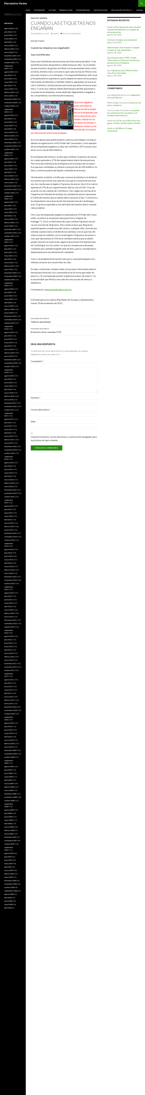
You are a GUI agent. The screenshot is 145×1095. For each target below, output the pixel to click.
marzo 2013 (8, 610)
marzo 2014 (8, 566)
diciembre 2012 (10, 620)
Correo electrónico (41, 409)
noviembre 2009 (10, 754)
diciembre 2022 (10, 186)
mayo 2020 (8, 299)
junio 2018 (8, 383)
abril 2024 (8, 129)
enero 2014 (8, 573)
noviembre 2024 (10, 102)
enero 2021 (8, 269)
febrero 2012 (9, 657)
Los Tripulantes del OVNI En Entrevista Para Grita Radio (122, 71)
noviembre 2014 (10, 537)
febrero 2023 (9, 179)
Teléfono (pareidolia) (41, 320)
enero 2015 (8, 530)
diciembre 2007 (10, 837)
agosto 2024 (9, 115)
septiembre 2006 (10, 891)
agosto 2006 (9, 894)
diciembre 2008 (10, 794)
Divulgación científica (121, 10)
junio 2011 (8, 686)
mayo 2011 (8, 690)
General (139, 10)
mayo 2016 (8, 473)
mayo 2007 (8, 863)
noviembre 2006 (10, 884)
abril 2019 (8, 346)
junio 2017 (8, 426)
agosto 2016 (9, 463)
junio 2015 (8, 513)
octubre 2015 (9, 497)
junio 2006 (8, 901)
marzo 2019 (8, 349)
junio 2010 (8, 730)
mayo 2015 (8, 516)
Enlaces (35, 18)
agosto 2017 (9, 419)
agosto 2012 (9, 636)
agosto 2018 (9, 376)
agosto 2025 (9, 72)
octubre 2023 (9, 149)
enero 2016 (8, 486)
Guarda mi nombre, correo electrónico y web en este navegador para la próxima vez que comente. (64, 438)
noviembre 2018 (10, 363)
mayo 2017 (8, 429)
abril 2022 (8, 216)
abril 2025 (8, 85)
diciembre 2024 (10, 99)
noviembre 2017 (10, 406)
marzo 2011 (8, 697)
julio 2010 (8, 726)
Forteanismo (39, 10)
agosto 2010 (9, 723)
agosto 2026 (9, 28)
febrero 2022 (9, 222)
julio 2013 (8, 596)
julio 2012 (8, 640)
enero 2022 (8, 226)
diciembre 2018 (10, 360)
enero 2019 (8, 356)
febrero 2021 (9, 266)
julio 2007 (8, 857)
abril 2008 (8, 823)
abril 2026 (8, 42)
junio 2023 (8, 165)
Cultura (52, 10)
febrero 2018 (9, 396)
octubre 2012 (9, 627)
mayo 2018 (8, 386)
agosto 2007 (9, 853)
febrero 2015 (9, 526)
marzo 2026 (8, 45)
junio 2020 (8, 296)
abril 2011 (8, 693)
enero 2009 (8, 790)
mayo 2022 (8, 212)
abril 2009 (8, 780)
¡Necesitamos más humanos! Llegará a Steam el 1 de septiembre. (123, 48)
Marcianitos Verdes (15, 3)
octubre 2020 (9, 280)
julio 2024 (8, 119)
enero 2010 (8, 747)
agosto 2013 (9, 593)
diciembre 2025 (10, 56)
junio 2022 (8, 209)
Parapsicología (65, 10)
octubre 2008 (9, 800)
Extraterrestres (83, 10)
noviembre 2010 (10, 710)
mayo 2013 (8, 603)
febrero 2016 (9, 483)
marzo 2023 (8, 176)
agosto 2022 (9, 202)
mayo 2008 (8, 820)
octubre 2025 (9, 62)
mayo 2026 (8, 39)
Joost (109, 128)
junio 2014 (8, 556)
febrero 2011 (9, 700)
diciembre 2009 (10, 750)
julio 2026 (8, 32)
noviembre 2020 (10, 276)
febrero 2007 (9, 874)
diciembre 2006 (10, 880)
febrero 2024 (9, 136)
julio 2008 (8, 813)
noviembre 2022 (10, 189)
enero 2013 (8, 617)
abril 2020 (8, 302)
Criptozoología (100, 10)
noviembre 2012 (10, 623)
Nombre (35, 397)
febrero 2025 (9, 92)
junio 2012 (8, 643)
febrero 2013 (9, 613)
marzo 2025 (8, 89)
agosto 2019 (9, 332)
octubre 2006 (9, 887)
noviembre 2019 (10, 320)
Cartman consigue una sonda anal (122, 40)
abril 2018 (8, 389)
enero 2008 (8, 834)
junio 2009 (8, 773)
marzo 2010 (8, 740)
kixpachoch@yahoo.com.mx (58, 289)
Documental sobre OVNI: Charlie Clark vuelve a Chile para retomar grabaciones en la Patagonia (123, 60)
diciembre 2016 (10, 446)
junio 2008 (8, 817)
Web (33, 421)
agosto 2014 (9, 549)
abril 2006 (8, 908)
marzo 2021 (8, 262)
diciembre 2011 (10, 663)
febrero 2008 (9, 830)
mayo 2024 (8, 125)
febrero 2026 (9, 49)
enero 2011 (8, 703)
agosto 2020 (9, 289)
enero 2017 (8, 443)
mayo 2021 (8, 256)
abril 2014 (8, 563)
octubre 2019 (9, 323)
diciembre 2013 (10, 577)
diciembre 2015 (10, 490)
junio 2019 (8, 339)
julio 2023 (8, 162)
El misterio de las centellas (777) (46, 330)
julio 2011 (8, 683)
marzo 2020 (8, 306)
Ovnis (27, 10)
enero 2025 (8, 96)
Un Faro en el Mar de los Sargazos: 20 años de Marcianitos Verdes (124, 121)
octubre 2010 (9, 714)
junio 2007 (8, 860)
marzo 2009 (8, 783)
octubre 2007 (9, 844)
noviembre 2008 (10, 797)
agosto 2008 (9, 810)
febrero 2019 (9, 353)
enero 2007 (8, 877)
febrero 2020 (9, 309)
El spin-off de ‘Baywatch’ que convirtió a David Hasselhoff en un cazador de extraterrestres (124, 29)
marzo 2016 (8, 480)
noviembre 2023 (10, 146)
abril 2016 (8, 476)
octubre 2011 (9, 670)
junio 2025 (8, 79)
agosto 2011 (9, 680)
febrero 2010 (9, 743)
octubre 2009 (9, 757)
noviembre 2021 (10, 233)
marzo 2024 (8, 132)
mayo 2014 (8, 560)
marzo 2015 (8, 523)
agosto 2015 (9, 506)
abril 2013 (8, 606)
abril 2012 (8, 650)
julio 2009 (8, 770)
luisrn (55, 33)
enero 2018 (8, 400)
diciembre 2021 (10, 229)
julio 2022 (8, 205)
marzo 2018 (8, 393)
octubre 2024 (9, 106)
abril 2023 (8, 172)
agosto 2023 (9, 159)
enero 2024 (8, 139)
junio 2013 (8, 600)
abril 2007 (8, 867)
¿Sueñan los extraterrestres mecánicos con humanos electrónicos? (123, 113)
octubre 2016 (9, 453)
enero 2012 (8, 660)
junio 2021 (8, 252)
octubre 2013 (9, 583)
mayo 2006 (8, 904)
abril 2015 (8, 520)
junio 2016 (8, 469)
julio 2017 (8, 423)
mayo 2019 (8, 342)
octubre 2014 (9, 540)
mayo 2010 (8, 733)
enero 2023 (8, 182)
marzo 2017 (8, 436)
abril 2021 (8, 259)
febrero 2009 (9, 787)
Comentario (37, 361)
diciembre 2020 (10, 273)
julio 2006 (8, 898)
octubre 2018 (9, 366)
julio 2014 (8, 553)
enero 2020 (8, 313)
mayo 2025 (8, 82)
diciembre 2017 (10, 403)
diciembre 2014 (10, 533)
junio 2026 (8, 35)
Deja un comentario (72, 33)
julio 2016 (8, 466)
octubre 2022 (9, 193)
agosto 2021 (9, 245)
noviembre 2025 (10, 59)
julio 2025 (8, 75)
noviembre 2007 (10, 840)
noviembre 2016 (10, 450)
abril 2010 (8, 737)
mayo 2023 (8, 169)
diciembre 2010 (10, 707)
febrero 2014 (9, 570)
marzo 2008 (8, 827)
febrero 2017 (9, 440)
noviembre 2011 (10, 667)
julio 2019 (8, 336)
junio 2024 (8, 122)
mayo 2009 (8, 777)
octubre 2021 (9, 236)
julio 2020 (8, 292)
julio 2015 (8, 509)
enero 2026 (8, 52)
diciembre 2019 (10, 316)
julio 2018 (8, 379)
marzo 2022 (8, 219)
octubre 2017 (9, 410)
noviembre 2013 (10, 580)
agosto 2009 (9, 766)
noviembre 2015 (10, 493)
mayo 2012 (8, 646)
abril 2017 (8, 433)
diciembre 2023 (10, 142)
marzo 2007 (8, 870)
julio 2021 (8, 249)
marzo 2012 (8, 653)
